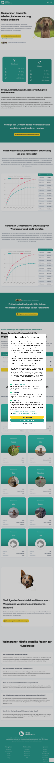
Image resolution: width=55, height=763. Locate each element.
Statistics (16, 392)
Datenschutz (24, 426)
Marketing (16, 400)
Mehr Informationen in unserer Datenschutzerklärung (25, 413)
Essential (19, 384)
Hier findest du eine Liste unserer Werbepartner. (24, 411)
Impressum (30, 426)
